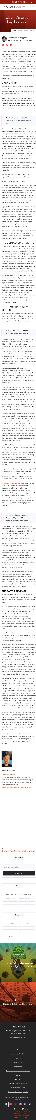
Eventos (18, 1058)
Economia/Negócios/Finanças (18, 851)
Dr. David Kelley (10, 903)
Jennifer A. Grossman (27, 894)
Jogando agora (18, 1062)
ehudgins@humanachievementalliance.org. (16, 787)
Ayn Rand (18, 483)
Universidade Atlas (18, 1054)
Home (14, 30)
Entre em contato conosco (18, 1083)
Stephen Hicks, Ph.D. (11, 894)
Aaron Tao (27, 903)
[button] (33, 7)
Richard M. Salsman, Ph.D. (27, 898)
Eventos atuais (27, 927)
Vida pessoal (10, 932)
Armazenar (18, 1079)
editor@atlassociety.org (18, 1037)
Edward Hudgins (8, 774)
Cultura (11, 936)
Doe (18, 1050)
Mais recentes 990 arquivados (18, 1092)
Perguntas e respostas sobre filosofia (18, 1071)
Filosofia (10, 927)
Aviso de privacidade (18, 1087)
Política (27, 923)
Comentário (11, 923)
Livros (18, 1075)
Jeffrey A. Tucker (11, 898)
